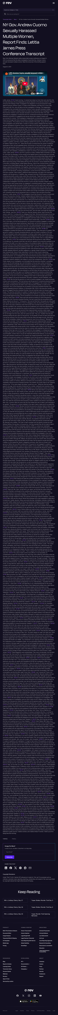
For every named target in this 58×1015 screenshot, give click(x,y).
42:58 (16, 808)
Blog (4, 961)
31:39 (19, 583)
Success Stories (7, 971)
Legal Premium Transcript (27, 938)
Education (41, 948)
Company (41, 961)
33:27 (35, 623)
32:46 (17, 609)
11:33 (14, 239)
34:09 (51, 638)
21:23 (34, 417)
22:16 (4, 435)
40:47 (21, 770)
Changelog (24, 969)
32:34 (42, 603)
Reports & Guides (7, 964)
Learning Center (7, 966)
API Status (24, 966)
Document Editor (7, 933)
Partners (41, 969)
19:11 (30, 375)
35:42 (18, 668)
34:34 (48, 645)
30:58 (37, 569)
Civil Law (41, 938)
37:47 (9, 715)
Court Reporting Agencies (45, 940)
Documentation (25, 964)
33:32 (52, 623)
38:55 (40, 739)
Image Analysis (7, 935)
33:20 (49, 619)
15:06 (17, 297)
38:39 (22, 734)
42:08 (48, 793)
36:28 (19, 686)
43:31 (34, 817)
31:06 (47, 571)
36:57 (9, 697)
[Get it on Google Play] (34, 1001)
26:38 (5, 513)
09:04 (52, 208)
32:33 (15, 603)
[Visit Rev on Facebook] (17, 996)
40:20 (26, 762)
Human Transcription (26, 930)
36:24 (40, 685)
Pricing (4, 945)
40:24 (33, 764)
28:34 (24, 540)
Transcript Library (7, 969)
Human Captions (25, 933)
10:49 (43, 228)
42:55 (23, 806)
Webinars (5, 973)
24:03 (52, 469)
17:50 (44, 348)
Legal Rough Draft (25, 935)
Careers (41, 964)
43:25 (22, 815)
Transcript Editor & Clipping (10, 938)
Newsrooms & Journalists (45, 945)
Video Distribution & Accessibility (44, 951)
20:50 (17, 406)
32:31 (33, 601)
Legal (16, 1010)
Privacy (32, 1010)
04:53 (16, 152)
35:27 (11, 665)
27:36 (4, 527)
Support (41, 976)
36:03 (15, 677)
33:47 (38, 630)
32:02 (42, 590)
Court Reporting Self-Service (28, 940)
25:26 (5, 498)
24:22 (11, 478)
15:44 (8, 310)
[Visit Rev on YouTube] (40, 996)
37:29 (51, 706)
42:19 (44, 797)
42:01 (39, 791)
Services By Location (8, 981)
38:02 (33, 721)
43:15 (22, 813)
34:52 (9, 652)
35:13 (38, 657)
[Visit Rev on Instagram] (29, 996)
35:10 (27, 657)
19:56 (29, 389)
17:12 (51, 335)
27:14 (40, 520)
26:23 (14, 509)
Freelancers (42, 973)
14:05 (8, 279)
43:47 (22, 822)
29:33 (10, 552)
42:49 (20, 804)
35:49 (33, 672)
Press (40, 966)
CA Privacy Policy (40, 1010)
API (22, 961)
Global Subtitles (25, 943)
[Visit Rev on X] (23, 996)
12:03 (41, 246)
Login (54, 1010)
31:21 (40, 578)
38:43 (6, 735)
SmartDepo (24, 945)
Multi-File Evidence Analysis (10, 930)
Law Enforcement (43, 935)
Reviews (5, 976)
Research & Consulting (45, 943)
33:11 (21, 618)
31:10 (4, 574)
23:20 (49, 455)
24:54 (5, 489)
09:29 (18, 212)
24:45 (17, 485)
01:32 (12, 100)
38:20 (25, 726)
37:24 (47, 705)
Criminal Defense (43, 933)
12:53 (50, 259)
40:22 (5, 764)
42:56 (52, 806)
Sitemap (48, 1010)
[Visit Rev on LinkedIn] (35, 996)
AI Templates (6, 940)
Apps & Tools (6, 978)
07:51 (18, 194)
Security (41, 971)
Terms (27, 1010)
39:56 (46, 759)
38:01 (34, 719)
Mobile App (6, 943)
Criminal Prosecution (44, 930)
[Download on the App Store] (23, 1001)
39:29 (19, 750)
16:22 (25, 321)
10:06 (47, 219)
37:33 (11, 710)
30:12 (25, 561)
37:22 (4, 705)
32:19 (21, 598)
